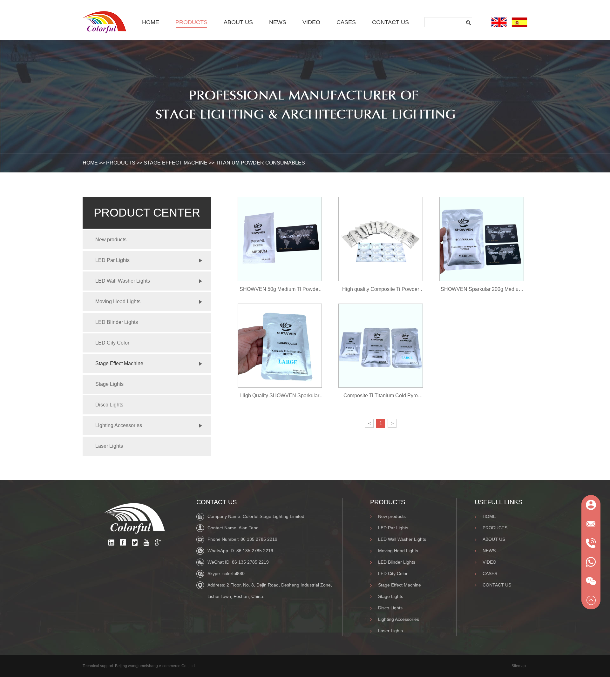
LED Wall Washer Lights (122, 281)
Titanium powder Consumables (260, 162)
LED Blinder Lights (116, 322)
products (191, 22)
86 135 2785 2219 (259, 539)
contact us (390, 22)
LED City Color (112, 342)
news (277, 22)
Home (150, 22)
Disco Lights (109, 404)
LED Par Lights (112, 260)
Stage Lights (109, 384)
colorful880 (233, 573)
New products (110, 239)
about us (238, 22)
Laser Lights (109, 446)
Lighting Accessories (118, 425)
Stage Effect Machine (175, 162)
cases (346, 22)
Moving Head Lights (117, 301)
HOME (90, 162)
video (311, 22)
